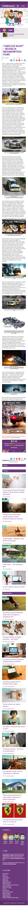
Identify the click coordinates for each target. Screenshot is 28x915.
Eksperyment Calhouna (8, 892)
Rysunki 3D (5, 879)
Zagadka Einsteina (7, 882)
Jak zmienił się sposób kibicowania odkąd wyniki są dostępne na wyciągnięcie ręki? (13, 615)
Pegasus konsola (6, 895)
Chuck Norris (5, 873)
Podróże (5, 500)
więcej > (5, 843)
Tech (4, 526)
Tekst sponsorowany (9, 619)
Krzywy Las (5, 876)
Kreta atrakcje (6, 890)
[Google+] (17, 60)
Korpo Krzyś (7, 496)
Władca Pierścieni (7, 886)
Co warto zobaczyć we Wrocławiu (10, 885)
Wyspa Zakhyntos (7, 896)
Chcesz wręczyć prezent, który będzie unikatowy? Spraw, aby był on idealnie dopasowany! (14, 492)
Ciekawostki (6, 757)
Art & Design (6, 547)
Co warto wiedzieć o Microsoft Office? (14, 587)
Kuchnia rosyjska (6, 893)
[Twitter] (14, 60)
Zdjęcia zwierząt (6, 883)
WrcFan (7, 58)
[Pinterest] (19, 60)
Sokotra (4, 889)
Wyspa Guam (5, 880)
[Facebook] (11, 60)
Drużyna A (5, 875)
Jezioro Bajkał (6, 878)
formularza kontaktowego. (9, 864)
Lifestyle (5, 476)
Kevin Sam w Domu (7, 887)
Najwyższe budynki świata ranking (10, 897)
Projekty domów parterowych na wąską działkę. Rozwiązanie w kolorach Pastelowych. (12, 797)
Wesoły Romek (8, 521)
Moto (19, 58)
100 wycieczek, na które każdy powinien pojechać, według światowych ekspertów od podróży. (13, 517)
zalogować (17, 460)
